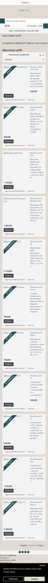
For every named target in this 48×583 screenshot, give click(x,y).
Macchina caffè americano (36, 68)
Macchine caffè (33, 31)
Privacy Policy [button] (9, 572)
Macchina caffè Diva (36, 154)
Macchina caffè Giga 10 (36, 503)
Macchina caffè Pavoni (36, 288)
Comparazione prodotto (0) (19, 55)
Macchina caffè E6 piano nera (36, 199)
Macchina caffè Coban (36, 108)
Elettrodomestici (20, 31)
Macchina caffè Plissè (36, 334)
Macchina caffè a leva (37, 460)
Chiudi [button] (42, 565)
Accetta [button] (34, 579)
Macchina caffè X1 (36, 377)
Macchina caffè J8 (36, 243)
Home (11, 31)
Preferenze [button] (13, 579)
